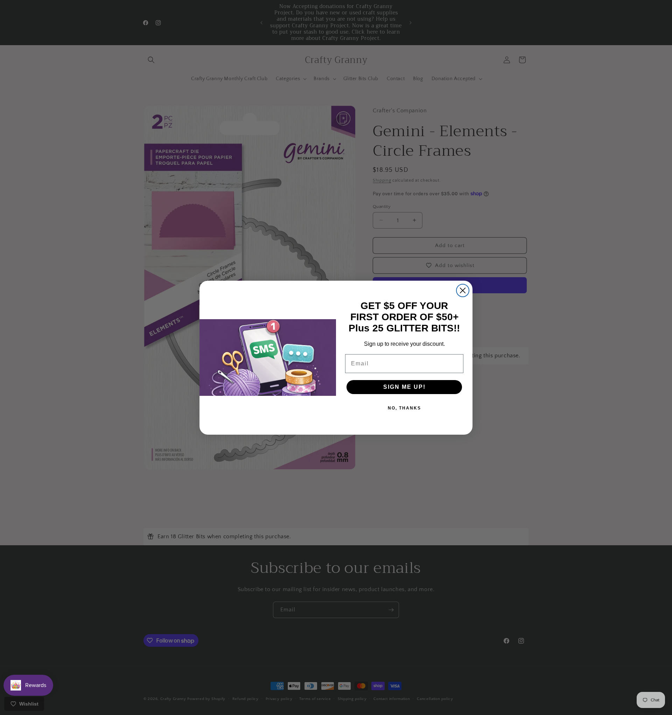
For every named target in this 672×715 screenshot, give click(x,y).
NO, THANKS (404, 408)
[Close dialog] (462, 290)
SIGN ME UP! (404, 387)
